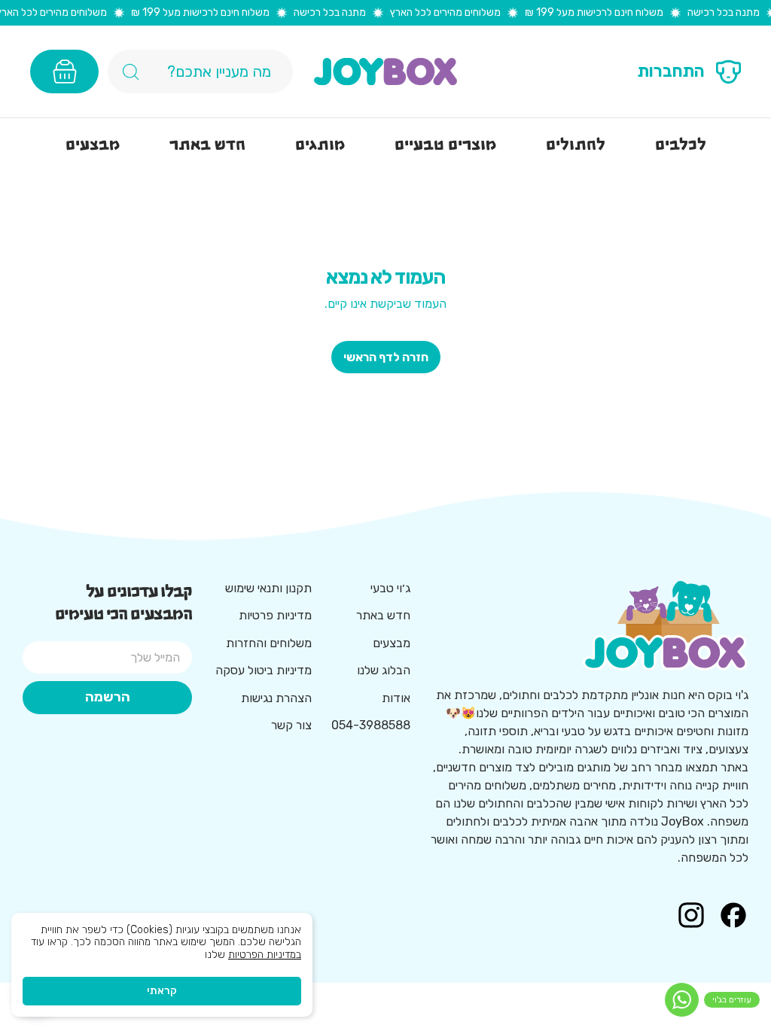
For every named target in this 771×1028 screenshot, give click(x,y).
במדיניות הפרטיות (264, 954)
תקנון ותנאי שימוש (268, 588)
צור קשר (291, 725)
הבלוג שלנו (383, 670)
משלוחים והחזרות (269, 643)
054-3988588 (370, 725)
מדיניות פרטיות (275, 615)
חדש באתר (383, 615)
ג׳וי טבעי (390, 588)
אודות (396, 698)
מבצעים (391, 643)
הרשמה (107, 697)
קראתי (162, 990)
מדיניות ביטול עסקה (263, 670)
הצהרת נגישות (276, 698)
